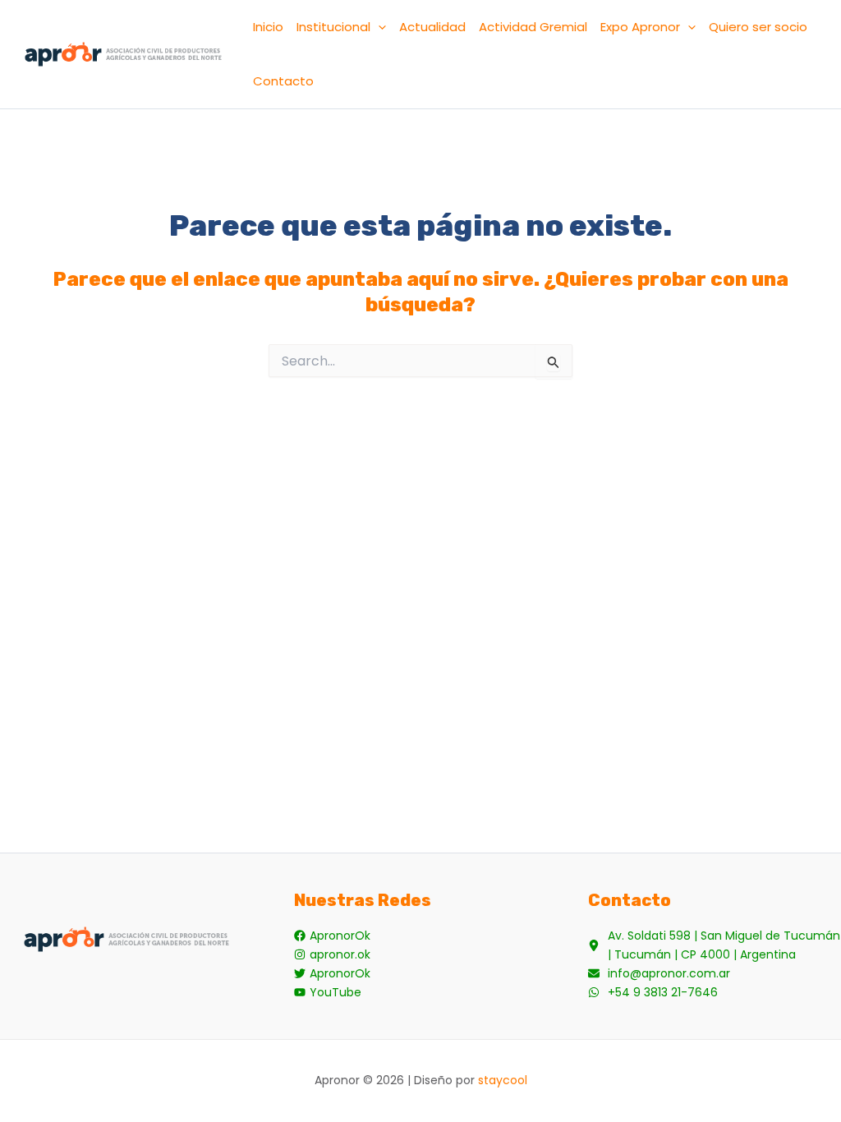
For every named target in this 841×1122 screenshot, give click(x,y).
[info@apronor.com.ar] (659, 973)
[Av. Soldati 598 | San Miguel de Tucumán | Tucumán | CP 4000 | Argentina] (714, 945)
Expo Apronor (640, 26)
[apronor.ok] (332, 954)
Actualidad (432, 26)
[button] (378, 27)
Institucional (333, 26)
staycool (502, 1080)
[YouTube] (327, 992)
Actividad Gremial (533, 26)
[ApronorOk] (332, 936)
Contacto (283, 81)
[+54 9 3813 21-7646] (653, 992)
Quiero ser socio (758, 26)
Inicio (268, 26)
